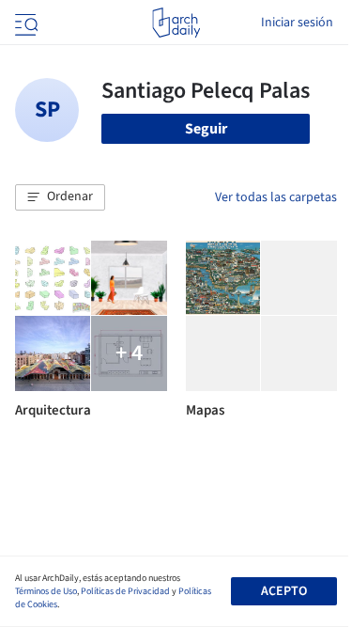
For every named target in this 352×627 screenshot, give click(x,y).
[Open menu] (24, 22)
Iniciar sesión (297, 22)
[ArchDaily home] (176, 23)
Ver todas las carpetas (276, 197)
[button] (60, 197)
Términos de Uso (46, 591)
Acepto (284, 591)
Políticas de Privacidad (125, 591)
